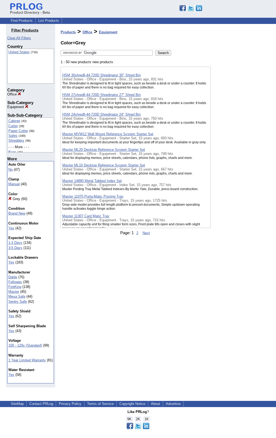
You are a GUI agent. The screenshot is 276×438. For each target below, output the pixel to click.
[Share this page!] (191, 10)
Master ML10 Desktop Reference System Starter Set (103, 165)
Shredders (16, 140)
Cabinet (14, 121)
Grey (16, 199)
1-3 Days (15, 243)
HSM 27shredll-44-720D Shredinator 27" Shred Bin (101, 95)
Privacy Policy (70, 404)
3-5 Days (15, 248)
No (10, 170)
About (155, 404)
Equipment (16, 107)
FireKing (14, 287)
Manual (14, 184)
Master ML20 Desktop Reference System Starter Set (103, 150)
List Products (48, 21)
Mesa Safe (16, 296)
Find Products (22, 21)
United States (19, 52)
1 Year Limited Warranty (27, 360)
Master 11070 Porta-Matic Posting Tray (92, 196)
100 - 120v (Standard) (25, 345)
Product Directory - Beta (30, 12)
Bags (12, 152)
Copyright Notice (132, 404)
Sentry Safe (17, 302)
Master (13, 292)
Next (146, 233)
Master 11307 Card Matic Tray (85, 216)
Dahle (12, 277)
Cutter (13, 126)
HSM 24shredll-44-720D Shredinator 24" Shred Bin (101, 114)
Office (12, 94)
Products (68, 32)
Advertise (173, 404)
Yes (11, 228)
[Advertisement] (237, 139)
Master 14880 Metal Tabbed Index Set (92, 181)
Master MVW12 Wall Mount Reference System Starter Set (107, 134)
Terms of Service (100, 404)
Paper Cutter (18, 131)
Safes (13, 136)
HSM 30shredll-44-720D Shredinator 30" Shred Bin (101, 75)
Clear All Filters (19, 38)
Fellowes (15, 282)
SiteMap (17, 404)
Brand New (16, 213)
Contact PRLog (41, 404)
